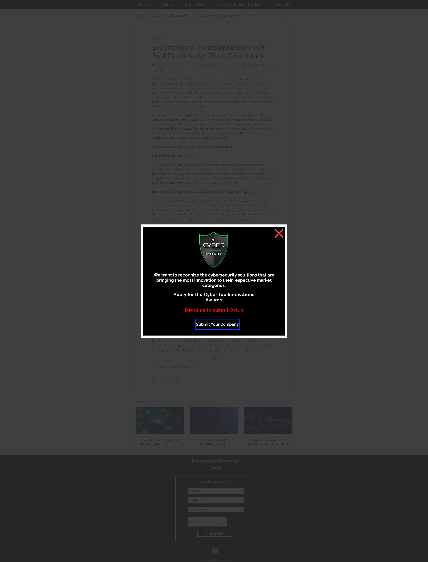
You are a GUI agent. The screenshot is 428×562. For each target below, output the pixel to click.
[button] (279, 233)
